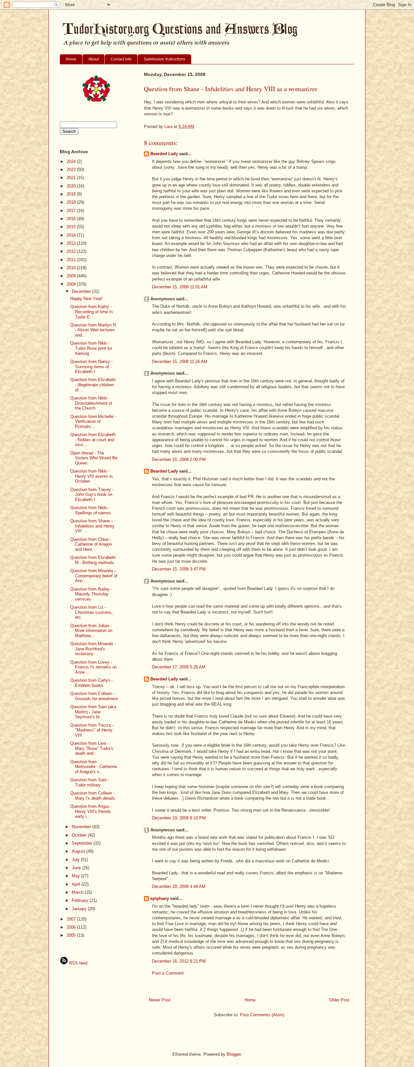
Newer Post (159, 1000)
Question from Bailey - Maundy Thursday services (91, 594)
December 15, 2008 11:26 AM (179, 361)
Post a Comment (168, 973)
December (82, 291)
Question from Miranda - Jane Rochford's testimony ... (92, 648)
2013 (72, 243)
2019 (72, 194)
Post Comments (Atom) (262, 1014)
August (79, 851)
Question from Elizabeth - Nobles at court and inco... (92, 439)
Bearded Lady (164, 153)
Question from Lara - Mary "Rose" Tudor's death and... (92, 748)
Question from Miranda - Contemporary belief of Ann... (93, 575)
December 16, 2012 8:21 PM (179, 961)
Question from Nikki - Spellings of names (90, 510)
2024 (72, 161)
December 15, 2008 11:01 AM (179, 286)
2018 (72, 202)
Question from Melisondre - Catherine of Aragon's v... (93, 766)
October (80, 835)
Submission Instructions (164, 59)
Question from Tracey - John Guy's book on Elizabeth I (92, 494)
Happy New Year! (86, 298)
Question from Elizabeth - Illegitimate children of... (92, 384)
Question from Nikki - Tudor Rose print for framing (91, 348)
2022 (72, 169)
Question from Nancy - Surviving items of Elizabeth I (91, 366)
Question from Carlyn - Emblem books (91, 683)
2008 (72, 284)
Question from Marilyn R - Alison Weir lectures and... (93, 330)
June (77, 867)
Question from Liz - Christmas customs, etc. (91, 612)
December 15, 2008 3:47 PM (179, 569)
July (76, 859)
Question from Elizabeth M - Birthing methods (92, 560)
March (78, 892)
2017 (72, 210)
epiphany (159, 898)
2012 (72, 251)
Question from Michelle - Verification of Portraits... (93, 421)
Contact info (121, 59)
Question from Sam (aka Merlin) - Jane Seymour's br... (93, 711)
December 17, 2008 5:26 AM (178, 667)
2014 (72, 235)
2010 (72, 267)
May (76, 875)
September (82, 843)
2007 (72, 919)
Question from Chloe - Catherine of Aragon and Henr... (91, 544)
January (80, 908)
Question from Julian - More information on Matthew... (91, 630)
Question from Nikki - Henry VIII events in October (91, 476)
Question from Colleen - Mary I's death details (92, 796)
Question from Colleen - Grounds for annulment (94, 696)
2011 (72, 259)
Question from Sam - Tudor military (89, 782)
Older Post (339, 1000)
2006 (72, 927)
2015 (72, 226)
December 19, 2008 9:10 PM (179, 818)
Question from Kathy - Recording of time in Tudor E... (91, 311)
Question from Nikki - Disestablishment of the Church (91, 403)
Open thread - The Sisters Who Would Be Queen (93, 458)
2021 (72, 177)
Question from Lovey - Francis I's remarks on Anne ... (93, 667)
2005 (72, 935)
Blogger (234, 1054)
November (82, 826)
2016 (72, 218)
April (77, 884)
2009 (72, 275)
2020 (72, 186)
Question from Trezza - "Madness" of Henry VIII (92, 730)
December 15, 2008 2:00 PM (179, 459)
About (93, 59)
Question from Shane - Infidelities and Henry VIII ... (92, 525)
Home (71, 59)
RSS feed (77, 963)
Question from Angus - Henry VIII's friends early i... (91, 811)
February (81, 900)
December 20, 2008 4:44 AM (178, 886)
